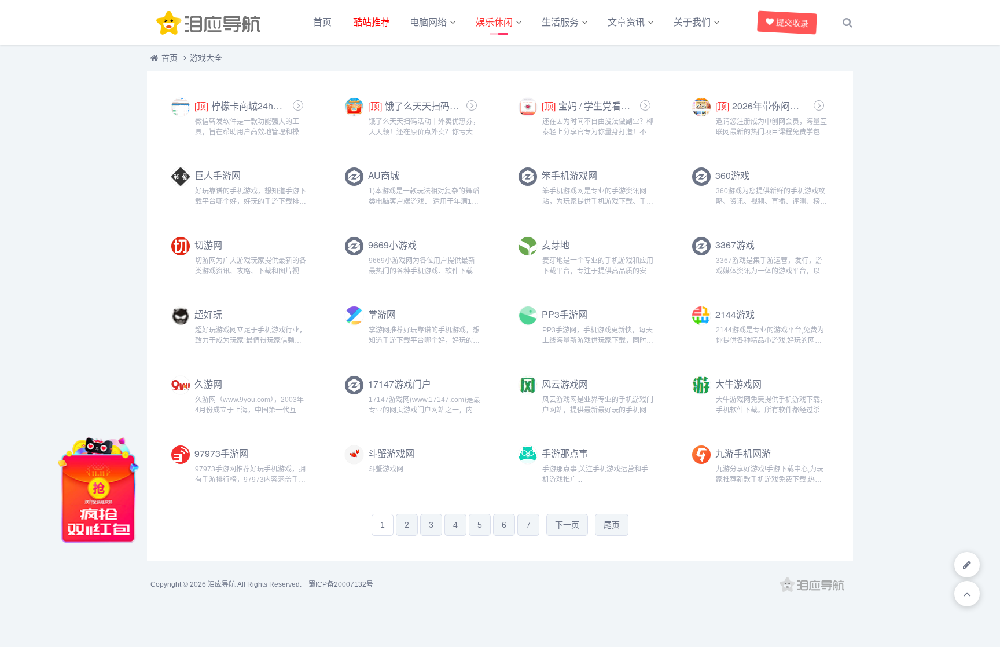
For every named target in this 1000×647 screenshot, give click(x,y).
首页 (322, 22)
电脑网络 (428, 22)
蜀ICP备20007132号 (340, 584)
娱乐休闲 (494, 22)
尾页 (612, 524)
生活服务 (560, 22)
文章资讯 (626, 22)
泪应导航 (222, 584)
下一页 (567, 524)
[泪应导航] (210, 22)
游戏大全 (206, 58)
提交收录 (791, 23)
